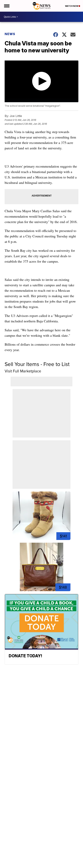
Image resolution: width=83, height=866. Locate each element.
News (10, 34)
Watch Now (72, 6)
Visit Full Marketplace (23, 371)
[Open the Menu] (6, 6)
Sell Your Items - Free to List (37, 364)
